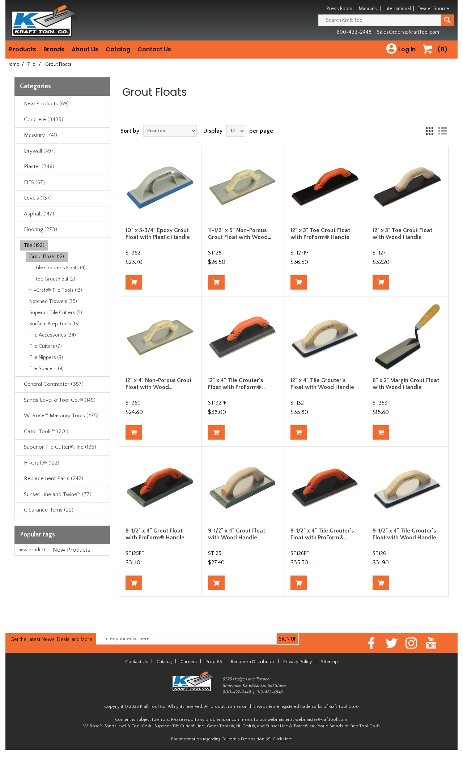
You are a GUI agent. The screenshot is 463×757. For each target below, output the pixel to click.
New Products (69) (46, 103)
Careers (188, 661)
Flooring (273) (40, 229)
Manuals (368, 9)
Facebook (372, 643)
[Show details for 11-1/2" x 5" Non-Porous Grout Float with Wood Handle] (242, 187)
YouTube (431, 643)
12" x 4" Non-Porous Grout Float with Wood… (159, 383)
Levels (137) (38, 198)
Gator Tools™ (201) (46, 431)
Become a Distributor (253, 661)
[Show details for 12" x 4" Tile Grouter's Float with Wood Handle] (324, 337)
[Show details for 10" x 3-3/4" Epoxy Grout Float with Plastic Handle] (160, 187)
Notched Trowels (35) (53, 301)
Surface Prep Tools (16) (54, 324)
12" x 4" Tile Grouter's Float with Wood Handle (322, 383)
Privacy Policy (297, 661)
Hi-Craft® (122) (41, 463)
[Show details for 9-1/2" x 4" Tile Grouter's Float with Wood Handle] (407, 487)
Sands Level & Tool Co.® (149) (59, 400)
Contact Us (154, 49)
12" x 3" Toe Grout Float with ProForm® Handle (320, 233)
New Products (71, 550)
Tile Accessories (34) (52, 335)
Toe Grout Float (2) (55, 279)
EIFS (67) (34, 182)
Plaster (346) (39, 166)
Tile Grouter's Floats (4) (60, 268)
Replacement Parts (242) (53, 478)
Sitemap (329, 661)
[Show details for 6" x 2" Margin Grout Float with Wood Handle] (407, 337)
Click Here (282, 739)
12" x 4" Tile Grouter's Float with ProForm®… (236, 383)
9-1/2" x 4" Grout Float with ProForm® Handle (155, 534)
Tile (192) (34, 245)
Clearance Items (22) (48, 510)
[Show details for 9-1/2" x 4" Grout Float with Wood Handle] (242, 487)
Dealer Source (433, 9)
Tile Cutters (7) (45, 346)
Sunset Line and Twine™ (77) (58, 494)
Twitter (391, 643)
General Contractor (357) (54, 384)
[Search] (447, 20)
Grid (429, 131)
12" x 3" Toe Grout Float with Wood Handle (402, 233)
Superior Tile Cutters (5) (55, 313)
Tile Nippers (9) (46, 357)
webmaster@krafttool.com (321, 719)
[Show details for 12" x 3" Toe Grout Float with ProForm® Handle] (324, 187)
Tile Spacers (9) (46, 369)
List (442, 131)
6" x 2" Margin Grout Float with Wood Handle (406, 383)
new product (32, 550)
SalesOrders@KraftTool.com (408, 32)
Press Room (339, 9)
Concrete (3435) (43, 119)
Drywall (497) (40, 151)
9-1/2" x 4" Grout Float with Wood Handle (236, 534)
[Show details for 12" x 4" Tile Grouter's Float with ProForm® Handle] (242, 337)
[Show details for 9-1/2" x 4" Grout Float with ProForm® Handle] (160, 487)
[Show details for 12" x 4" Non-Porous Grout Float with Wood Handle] (160, 337)
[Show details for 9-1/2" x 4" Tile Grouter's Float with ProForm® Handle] (324, 487)
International (398, 9)
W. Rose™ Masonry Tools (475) (61, 415)
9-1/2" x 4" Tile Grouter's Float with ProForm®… (322, 534)
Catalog (118, 49)
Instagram (411, 643)
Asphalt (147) (39, 214)
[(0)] (430, 56)
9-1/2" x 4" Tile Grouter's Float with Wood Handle (404, 534)
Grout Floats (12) (46, 257)
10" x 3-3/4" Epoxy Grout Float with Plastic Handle (158, 233)
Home (13, 64)
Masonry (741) (40, 135)
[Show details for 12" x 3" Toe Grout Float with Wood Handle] (407, 187)
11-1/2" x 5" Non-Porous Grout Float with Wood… (239, 233)
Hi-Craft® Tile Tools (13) (55, 290)
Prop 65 (213, 661)
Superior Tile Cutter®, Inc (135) (60, 447)
